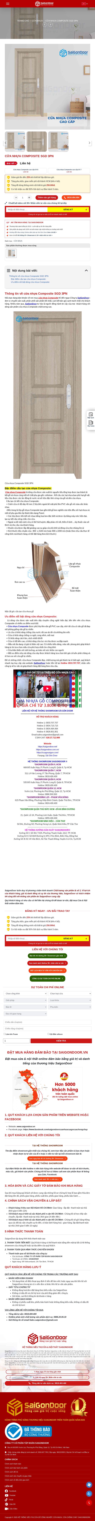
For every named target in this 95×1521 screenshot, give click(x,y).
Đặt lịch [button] (91, 418)
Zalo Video (13, 1509)
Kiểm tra (61, 1041)
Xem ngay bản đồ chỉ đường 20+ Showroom (46, 1158)
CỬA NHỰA (37, 21)
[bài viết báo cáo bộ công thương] (47, 1431)
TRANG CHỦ (23, 21)
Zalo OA (12, 1504)
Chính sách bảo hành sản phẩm (16, 1468)
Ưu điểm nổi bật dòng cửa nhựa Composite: (30, 282)
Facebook (12, 1491)
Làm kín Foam (11, 1034)
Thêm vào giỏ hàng (47, 197)
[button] (89, 1484)
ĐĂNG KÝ (68, 210)
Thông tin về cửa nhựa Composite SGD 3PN (28, 276)
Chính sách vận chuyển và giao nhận (18, 1476)
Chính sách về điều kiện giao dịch (17, 1480)
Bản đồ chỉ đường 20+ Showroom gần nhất (46, 956)
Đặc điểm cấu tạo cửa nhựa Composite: (28, 279)
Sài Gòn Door (51, 755)
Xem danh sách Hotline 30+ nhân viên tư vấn (46, 963)
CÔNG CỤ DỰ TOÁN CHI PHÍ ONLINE (46, 979)
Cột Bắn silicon (56, 1034)
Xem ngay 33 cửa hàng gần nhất (48, 1372)
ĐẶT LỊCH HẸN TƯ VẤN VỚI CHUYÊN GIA (46, 970)
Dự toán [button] (91, 426)
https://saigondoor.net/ (47, 747)
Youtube (12, 1495)
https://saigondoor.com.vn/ (47, 750)
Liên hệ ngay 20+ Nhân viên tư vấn (48, 1377)
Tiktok (11, 1500)
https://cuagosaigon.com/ (47, 752)
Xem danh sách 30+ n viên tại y (46, 1179)
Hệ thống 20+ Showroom (26, 235)
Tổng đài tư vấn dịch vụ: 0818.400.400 (49, 1383)
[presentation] (5, 143)
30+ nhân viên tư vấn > (44, 235)
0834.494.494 (73, 197)
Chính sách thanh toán (13, 1464)
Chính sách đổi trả (11, 1472)
